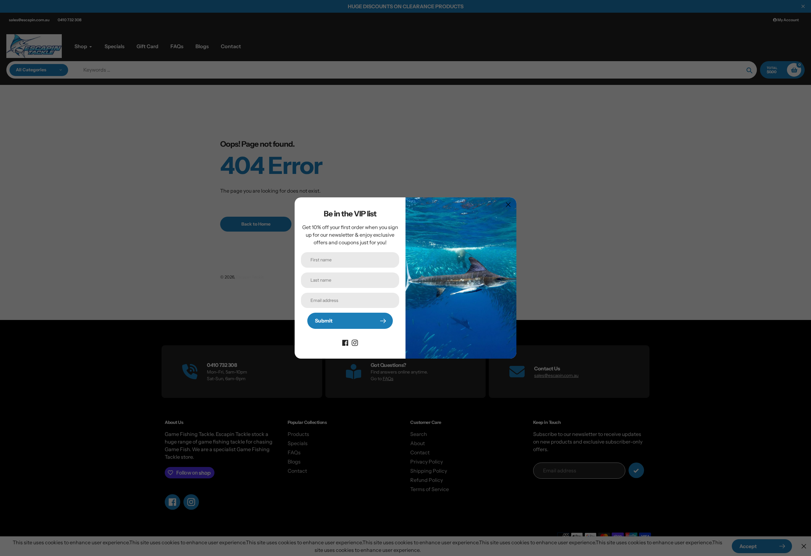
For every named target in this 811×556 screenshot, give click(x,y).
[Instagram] (355, 342)
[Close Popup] (508, 204)
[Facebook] (345, 342)
